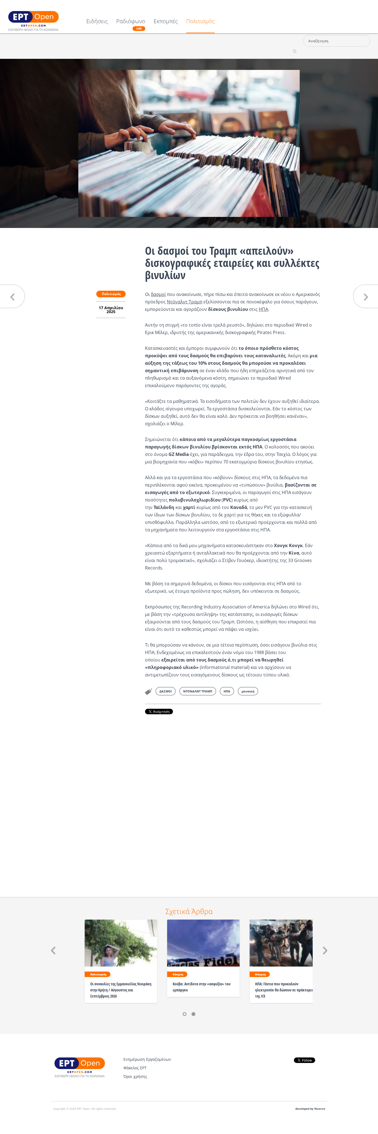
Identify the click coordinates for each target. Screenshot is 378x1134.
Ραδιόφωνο (130, 24)
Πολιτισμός (200, 22)
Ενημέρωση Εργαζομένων (147, 1059)
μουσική (248, 691)
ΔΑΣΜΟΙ (165, 691)
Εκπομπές (166, 22)
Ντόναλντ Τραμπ (184, 302)
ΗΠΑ (263, 309)
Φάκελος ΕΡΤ (135, 1067)
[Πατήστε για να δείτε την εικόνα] (189, 143)
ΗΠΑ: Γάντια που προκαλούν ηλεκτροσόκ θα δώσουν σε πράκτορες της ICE (284, 990)
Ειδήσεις (97, 22)
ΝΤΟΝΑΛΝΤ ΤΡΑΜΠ (197, 691)
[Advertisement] (233, 798)
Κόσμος (178, 974)
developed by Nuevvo (310, 1109)
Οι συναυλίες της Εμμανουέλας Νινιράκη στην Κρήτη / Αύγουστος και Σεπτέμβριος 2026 (120, 990)
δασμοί (158, 294)
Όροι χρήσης (135, 1076)
